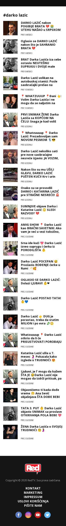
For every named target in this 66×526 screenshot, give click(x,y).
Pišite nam (33, 505)
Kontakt (33, 488)
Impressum (33, 497)
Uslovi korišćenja (33, 501)
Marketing (33, 492)
